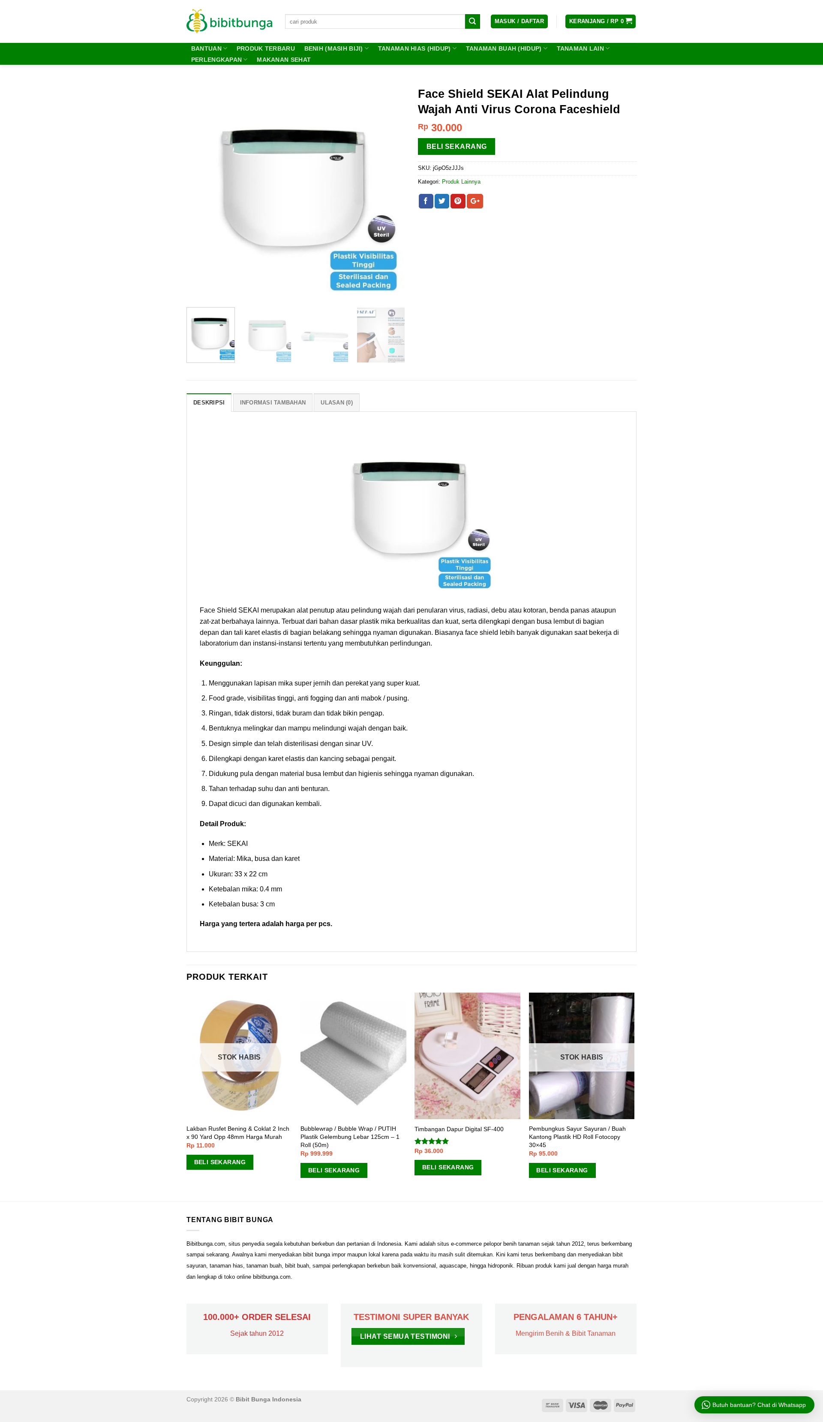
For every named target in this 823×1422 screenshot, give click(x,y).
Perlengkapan (216, 59)
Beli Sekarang (457, 146)
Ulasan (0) (337, 402)
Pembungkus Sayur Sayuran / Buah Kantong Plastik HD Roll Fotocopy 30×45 (577, 1136)
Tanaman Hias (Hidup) (414, 48)
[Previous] (201, 191)
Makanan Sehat (284, 59)
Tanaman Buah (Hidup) (504, 48)
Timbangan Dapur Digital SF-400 (459, 1129)
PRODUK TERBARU (266, 48)
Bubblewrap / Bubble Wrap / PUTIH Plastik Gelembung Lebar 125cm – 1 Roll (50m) (349, 1136)
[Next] (390, 191)
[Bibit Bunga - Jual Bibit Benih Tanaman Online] (229, 21)
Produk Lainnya (461, 181)
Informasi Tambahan (273, 402)
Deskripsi (209, 402)
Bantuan (206, 48)
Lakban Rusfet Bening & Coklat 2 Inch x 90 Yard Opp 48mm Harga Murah (237, 1132)
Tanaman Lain (580, 48)
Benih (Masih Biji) (333, 48)
